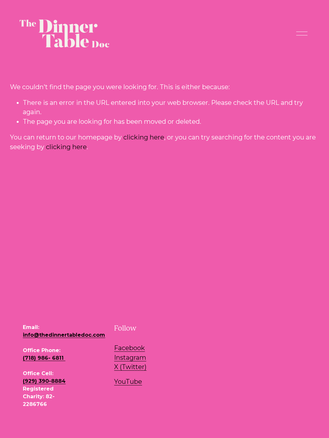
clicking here (143, 137)
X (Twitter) (130, 367)
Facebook (129, 348)
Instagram (130, 357)
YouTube (128, 381)
